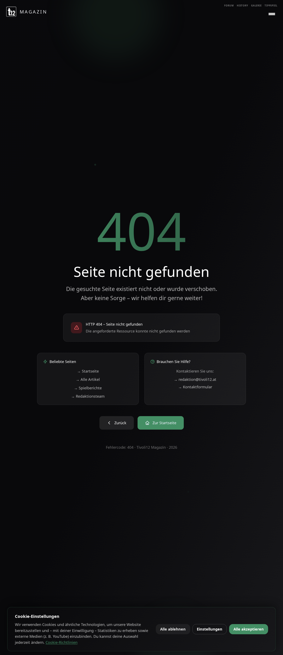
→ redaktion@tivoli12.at (195, 379)
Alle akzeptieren (248, 629)
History (242, 5)
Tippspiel (271, 5)
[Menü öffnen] (271, 14)
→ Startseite (88, 371)
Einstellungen (209, 629)
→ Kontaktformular (195, 386)
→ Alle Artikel (88, 379)
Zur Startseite (164, 422)
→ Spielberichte (88, 387)
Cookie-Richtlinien (61, 642)
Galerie (256, 5)
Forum (229, 5)
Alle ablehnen (173, 629)
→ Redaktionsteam (88, 396)
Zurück (120, 422)
